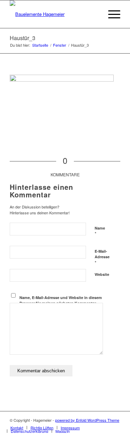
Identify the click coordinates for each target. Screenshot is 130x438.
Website (102, 274)
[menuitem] (94, 14)
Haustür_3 (22, 38)
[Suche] (94, 14)
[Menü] (110, 14)
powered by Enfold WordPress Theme (87, 420)
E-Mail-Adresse (102, 257)
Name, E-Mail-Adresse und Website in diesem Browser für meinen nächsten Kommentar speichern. (60, 303)
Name (100, 231)
